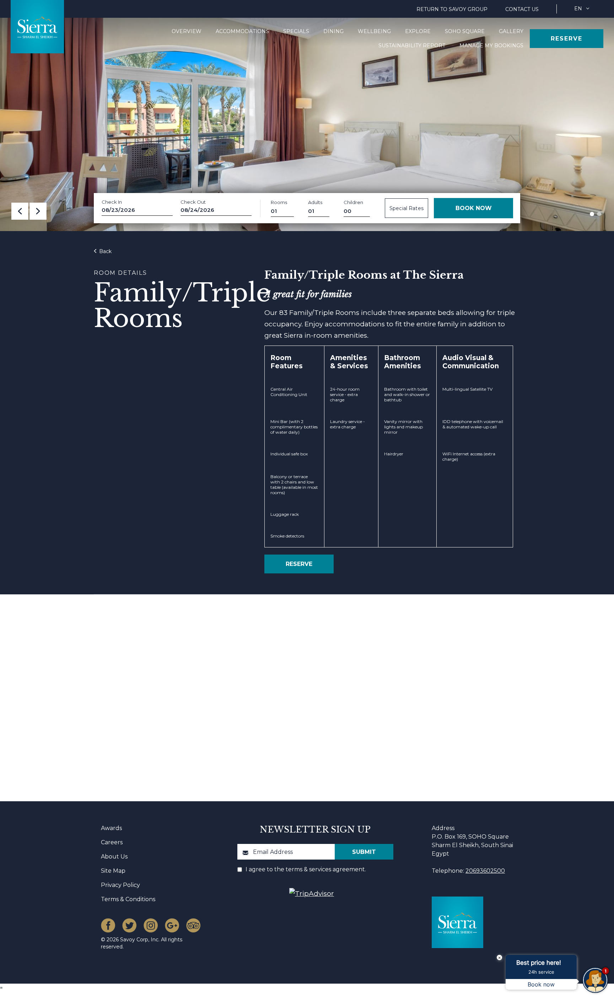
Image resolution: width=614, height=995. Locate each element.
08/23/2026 (118, 210)
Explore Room (203, 728)
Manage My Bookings (491, 45)
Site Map (113, 870)
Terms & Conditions (128, 899)
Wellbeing (374, 31)
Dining (333, 31)
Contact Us (522, 9)
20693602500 (485, 870)
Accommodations (242, 31)
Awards (111, 828)
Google (172, 925)
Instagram (151, 925)
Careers (112, 842)
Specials (296, 31)
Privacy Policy (120, 885)
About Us (114, 856)
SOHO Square (465, 31)
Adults (315, 202)
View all (480, 639)
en (578, 8)
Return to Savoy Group (452, 9)
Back (105, 251)
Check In (112, 202)
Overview (186, 31)
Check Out (193, 202)
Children (353, 202)
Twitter (129, 925)
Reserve (566, 38)
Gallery (511, 31)
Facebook (108, 925)
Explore (418, 31)
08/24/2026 (197, 210)
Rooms (279, 202)
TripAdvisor (193, 925)
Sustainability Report (411, 45)
